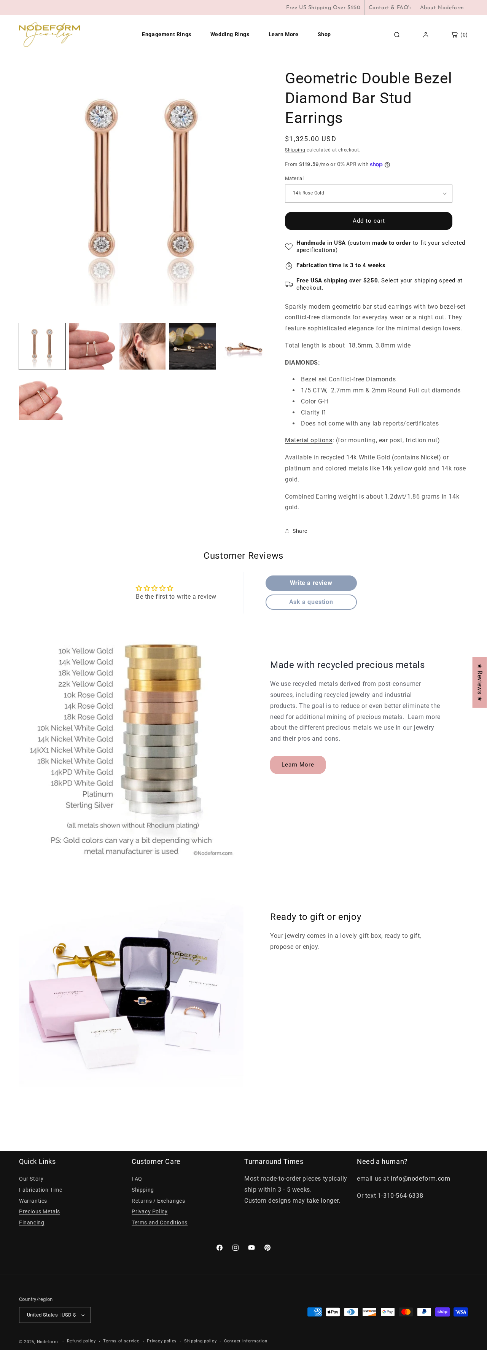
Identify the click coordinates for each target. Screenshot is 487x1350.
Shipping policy (200, 1341)
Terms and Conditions (160, 1222)
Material (294, 178)
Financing (31, 1222)
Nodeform (47, 1341)
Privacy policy (162, 1341)
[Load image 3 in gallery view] (142, 346)
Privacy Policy (149, 1212)
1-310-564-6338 (400, 1195)
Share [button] (300, 531)
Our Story (31, 1179)
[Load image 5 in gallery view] (243, 346)
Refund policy (81, 1341)
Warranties (33, 1201)
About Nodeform (442, 8)
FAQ (137, 1179)
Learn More (298, 764)
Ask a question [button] (311, 602)
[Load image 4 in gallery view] (192, 346)
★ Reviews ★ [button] (480, 682)
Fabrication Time (40, 1190)
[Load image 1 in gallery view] (42, 346)
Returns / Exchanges (158, 1201)
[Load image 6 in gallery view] (42, 396)
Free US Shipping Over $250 (323, 8)
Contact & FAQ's (390, 8)
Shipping (295, 150)
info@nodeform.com (420, 1178)
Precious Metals (39, 1212)
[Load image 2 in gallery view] (92, 346)
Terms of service (121, 1341)
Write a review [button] (311, 583)
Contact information (245, 1341)
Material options (309, 440)
